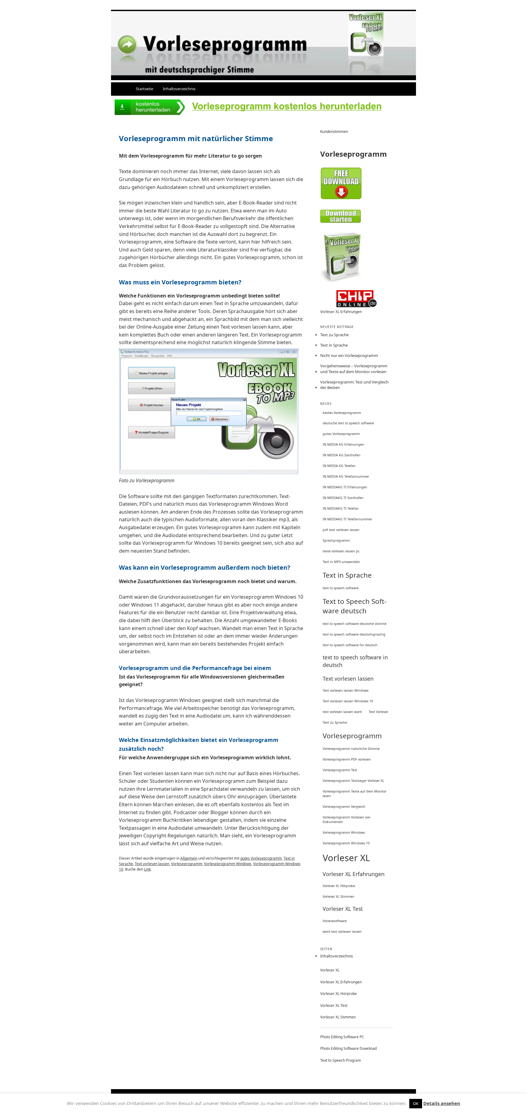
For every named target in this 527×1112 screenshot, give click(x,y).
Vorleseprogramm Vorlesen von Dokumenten (347, 819)
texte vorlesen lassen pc (341, 551)
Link (147, 869)
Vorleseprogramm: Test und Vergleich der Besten (354, 384)
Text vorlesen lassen (152, 863)
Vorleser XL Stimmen (338, 896)
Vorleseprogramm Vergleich (344, 806)
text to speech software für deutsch (350, 645)
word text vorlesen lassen (342, 931)
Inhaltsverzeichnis (179, 88)
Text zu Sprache (334, 334)
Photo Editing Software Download (348, 1048)
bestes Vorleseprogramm (342, 413)
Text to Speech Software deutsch (354, 606)
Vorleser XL (346, 858)
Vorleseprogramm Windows (227, 863)
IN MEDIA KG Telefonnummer (346, 476)
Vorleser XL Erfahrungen (341, 311)
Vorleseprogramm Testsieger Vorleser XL (353, 781)
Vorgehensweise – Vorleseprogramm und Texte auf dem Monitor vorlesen (353, 368)
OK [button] (415, 1103)
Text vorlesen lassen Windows (345, 690)
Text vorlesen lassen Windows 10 (348, 701)
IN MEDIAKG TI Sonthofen (343, 498)
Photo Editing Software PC (342, 1036)
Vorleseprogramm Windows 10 (346, 843)
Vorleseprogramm (186, 863)
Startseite (144, 88)
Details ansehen (441, 1103)
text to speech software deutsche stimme (354, 624)
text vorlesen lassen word (342, 712)
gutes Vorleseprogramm (261, 858)
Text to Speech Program (340, 1060)
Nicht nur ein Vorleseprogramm (349, 355)
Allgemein (188, 858)
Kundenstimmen (334, 131)
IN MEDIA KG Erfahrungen (343, 444)
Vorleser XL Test (343, 908)
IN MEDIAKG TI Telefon (341, 508)
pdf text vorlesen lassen (341, 530)
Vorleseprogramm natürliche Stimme (351, 749)
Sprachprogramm (336, 540)
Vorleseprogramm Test (340, 770)
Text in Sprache (334, 345)
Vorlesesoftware (335, 921)
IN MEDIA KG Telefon (339, 466)
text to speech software (341, 588)
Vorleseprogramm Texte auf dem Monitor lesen (354, 793)
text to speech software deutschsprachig (354, 634)
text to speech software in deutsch (355, 661)
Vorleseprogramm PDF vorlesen (347, 759)
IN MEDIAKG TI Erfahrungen (345, 487)
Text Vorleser (378, 712)
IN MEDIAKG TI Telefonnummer (347, 519)
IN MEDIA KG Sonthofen (341, 455)
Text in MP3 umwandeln (341, 562)
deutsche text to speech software (348, 423)
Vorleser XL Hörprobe (339, 886)
